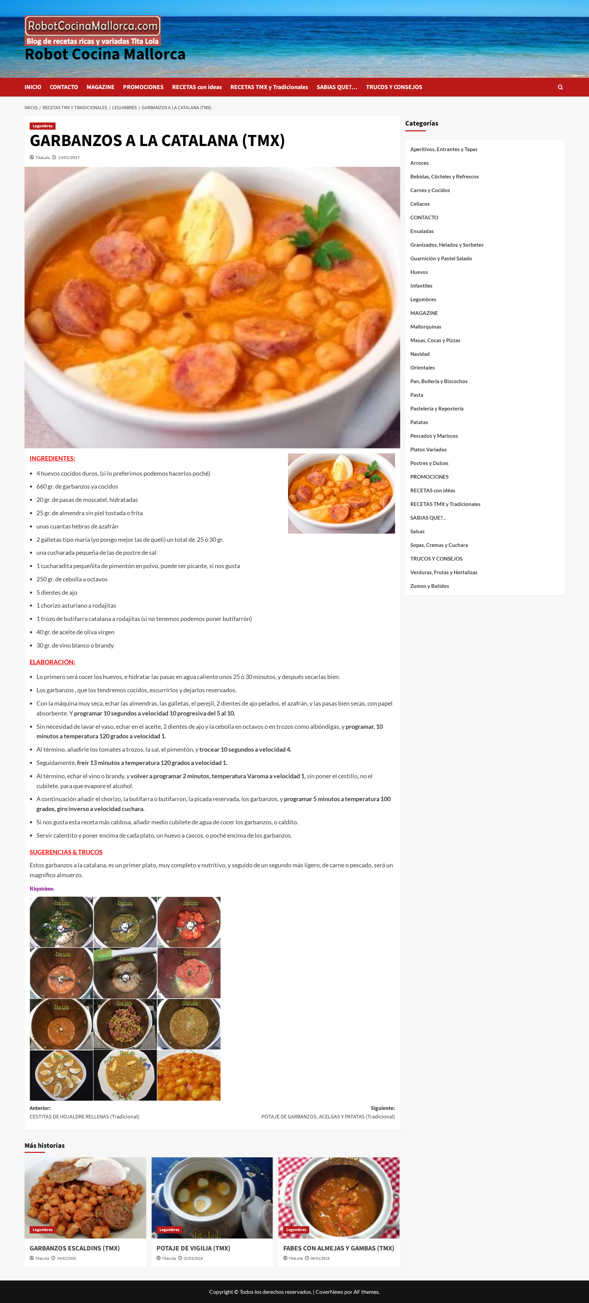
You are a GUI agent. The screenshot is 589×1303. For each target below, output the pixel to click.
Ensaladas (422, 231)
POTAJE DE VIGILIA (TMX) (193, 1248)
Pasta (416, 395)
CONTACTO (64, 87)
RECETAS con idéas (432, 490)
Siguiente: (328, 1112)
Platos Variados (428, 449)
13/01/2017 (69, 157)
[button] (560, 87)
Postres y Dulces (429, 463)
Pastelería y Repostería (437, 408)
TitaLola (42, 157)
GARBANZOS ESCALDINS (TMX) (75, 1248)
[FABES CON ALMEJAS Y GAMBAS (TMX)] (339, 1198)
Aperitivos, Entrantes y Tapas (444, 149)
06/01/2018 (320, 1258)
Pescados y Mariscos (434, 436)
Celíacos (420, 204)
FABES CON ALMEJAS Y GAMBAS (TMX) (338, 1248)
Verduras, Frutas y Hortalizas (444, 572)
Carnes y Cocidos (430, 190)
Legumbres (42, 126)
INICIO (33, 87)
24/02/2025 (66, 1258)
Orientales (422, 367)
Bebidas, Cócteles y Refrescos (444, 176)
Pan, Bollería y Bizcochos (439, 381)
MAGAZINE (101, 87)
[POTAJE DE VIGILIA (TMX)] (212, 1198)
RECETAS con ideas (197, 87)
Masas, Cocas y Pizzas (435, 340)
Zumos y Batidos (429, 586)
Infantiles (421, 286)
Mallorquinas (425, 326)
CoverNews (329, 1291)
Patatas (419, 422)
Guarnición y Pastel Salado (441, 258)
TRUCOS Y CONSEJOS (394, 87)
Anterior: (84, 1112)
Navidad (420, 354)
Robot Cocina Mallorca (105, 54)
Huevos (419, 272)
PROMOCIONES (143, 87)
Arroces (419, 163)
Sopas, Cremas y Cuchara (439, 545)
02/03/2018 (193, 1258)
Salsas (417, 531)
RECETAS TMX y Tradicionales (269, 87)
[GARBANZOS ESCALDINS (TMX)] (85, 1198)
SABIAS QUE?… (337, 87)
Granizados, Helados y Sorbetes (447, 245)
